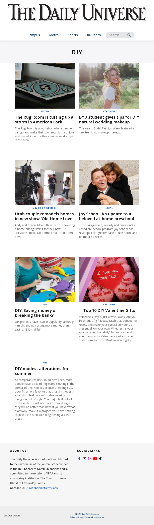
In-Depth (94, 35)
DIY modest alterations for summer (42, 371)
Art (45, 304)
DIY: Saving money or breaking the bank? (36, 313)
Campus (33, 35)
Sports (73, 35)
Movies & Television (44, 208)
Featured (109, 111)
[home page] (77, 16)
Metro (54, 35)
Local (109, 208)
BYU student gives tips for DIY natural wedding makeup (109, 119)
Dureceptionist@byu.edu (42, 487)
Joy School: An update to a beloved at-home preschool (106, 216)
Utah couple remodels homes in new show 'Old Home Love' (44, 216)
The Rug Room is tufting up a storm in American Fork (44, 119)
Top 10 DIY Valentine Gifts (109, 310)
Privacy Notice (77, 517)
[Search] (129, 35)
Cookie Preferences (94, 517)
